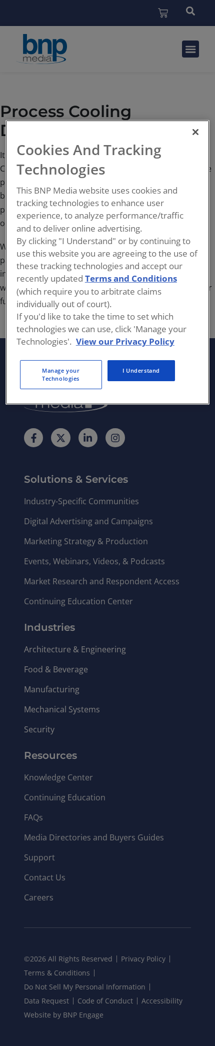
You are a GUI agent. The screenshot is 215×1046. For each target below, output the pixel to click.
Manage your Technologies (61, 374)
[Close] (195, 132)
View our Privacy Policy (125, 341)
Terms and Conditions (131, 278)
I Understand (141, 370)
